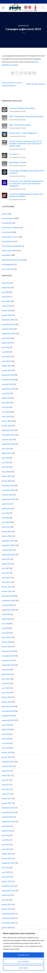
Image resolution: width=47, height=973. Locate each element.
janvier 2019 (7, 702)
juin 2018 (6, 734)
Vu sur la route (8, 269)
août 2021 (6, 559)
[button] (3, 8)
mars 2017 (6, 794)
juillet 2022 (6, 508)
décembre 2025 (8, 319)
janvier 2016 (7, 858)
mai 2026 (6, 296)
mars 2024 (6, 416)
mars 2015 (6, 877)
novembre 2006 (8, 923)
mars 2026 (6, 306)
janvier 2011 (7, 904)
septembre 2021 (8, 554)
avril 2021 (6, 577)
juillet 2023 (6, 453)
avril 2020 (6, 633)
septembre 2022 (8, 499)
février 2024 (7, 421)
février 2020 (7, 642)
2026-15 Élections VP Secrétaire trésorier (26, 116)
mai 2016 (6, 840)
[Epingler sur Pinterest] (30, 73)
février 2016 (7, 854)
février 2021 (7, 587)
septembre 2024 (8, 389)
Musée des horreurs (10, 237)
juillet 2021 (6, 564)
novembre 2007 (8, 918)
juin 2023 (6, 458)
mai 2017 (6, 784)
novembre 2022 (8, 490)
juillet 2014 (6, 895)
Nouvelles (23, 26)
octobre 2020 (7, 605)
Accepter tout (23, 955)
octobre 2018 (7, 715)
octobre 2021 (7, 550)
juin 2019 (6, 679)
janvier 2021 (7, 591)
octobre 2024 (7, 384)
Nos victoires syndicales (12, 246)
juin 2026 (6, 292)
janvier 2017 (7, 803)
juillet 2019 (6, 674)
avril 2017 (6, 789)
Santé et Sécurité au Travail (13, 260)
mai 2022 (6, 517)
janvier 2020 (7, 646)
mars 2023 (6, 471)
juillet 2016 (6, 831)
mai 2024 (6, 407)
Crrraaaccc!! (14, 154)
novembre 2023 (8, 435)
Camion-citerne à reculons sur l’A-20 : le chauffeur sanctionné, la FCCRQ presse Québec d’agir (25, 143)
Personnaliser (23, 961)
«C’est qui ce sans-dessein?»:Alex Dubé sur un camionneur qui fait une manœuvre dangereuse (26, 183)
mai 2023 (6, 462)
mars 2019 (6, 692)
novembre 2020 (8, 600)
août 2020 (6, 614)
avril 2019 (6, 688)
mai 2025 (6, 352)
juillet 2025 (6, 343)
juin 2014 (6, 900)
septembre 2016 (8, 821)
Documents (6, 232)
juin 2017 (6, 780)
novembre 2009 (8, 913)
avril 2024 (6, 412)
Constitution (7, 223)
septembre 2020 (8, 610)
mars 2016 (6, 849)
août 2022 (6, 504)
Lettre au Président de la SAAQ (22, 108)
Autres (4, 214)
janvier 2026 (7, 315)
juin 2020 (6, 623)
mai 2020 (6, 628)
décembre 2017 (8, 761)
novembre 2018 (8, 711)
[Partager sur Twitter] (21, 73)
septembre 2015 (8, 863)
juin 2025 (6, 347)
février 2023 (7, 476)
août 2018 (6, 725)
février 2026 (7, 310)
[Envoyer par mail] (26, 73)
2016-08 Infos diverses (35, 84)
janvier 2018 (7, 757)
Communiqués (8, 218)
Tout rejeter (23, 968)
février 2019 (7, 697)
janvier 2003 (7, 927)
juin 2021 (6, 568)
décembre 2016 (8, 807)
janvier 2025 (7, 370)
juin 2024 (6, 402)
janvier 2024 (7, 425)
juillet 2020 (6, 619)
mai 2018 (6, 738)
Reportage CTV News (18, 162)
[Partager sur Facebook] (17, 73)
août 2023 (6, 448)
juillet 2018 (6, 729)
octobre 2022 (7, 494)
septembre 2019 (8, 665)
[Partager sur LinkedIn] (34, 73)
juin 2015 (6, 867)
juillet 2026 (6, 287)
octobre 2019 (7, 660)
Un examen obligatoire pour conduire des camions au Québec (26, 195)
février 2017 (7, 798)
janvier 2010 (7, 909)
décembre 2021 (8, 541)
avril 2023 (6, 467)
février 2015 (7, 881)
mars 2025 (6, 361)
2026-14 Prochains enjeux (20, 125)
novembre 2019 (8, 656)
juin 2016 (6, 835)
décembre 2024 (8, 375)
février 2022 (7, 531)
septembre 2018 (8, 720)
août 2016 (6, 826)
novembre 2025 (8, 324)
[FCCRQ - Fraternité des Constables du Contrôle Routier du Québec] (23, 8)
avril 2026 (6, 301)
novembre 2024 (8, 379)
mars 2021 (6, 582)
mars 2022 (6, 527)
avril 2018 (6, 743)
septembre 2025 (8, 333)
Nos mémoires (8, 241)
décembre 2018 (8, 706)
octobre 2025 (7, 329)
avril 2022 (6, 522)
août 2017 (6, 771)
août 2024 (6, 393)
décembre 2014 (8, 886)
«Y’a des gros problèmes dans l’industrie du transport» (26, 171)
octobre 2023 (7, 439)
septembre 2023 (8, 444)
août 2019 (6, 669)
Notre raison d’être (9, 250)
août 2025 (6, 338)
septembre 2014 (8, 890)
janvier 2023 (7, 481)
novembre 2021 (8, 545)
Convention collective (11, 227)
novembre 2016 (8, 812)
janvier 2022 (7, 536)
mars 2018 (6, 748)
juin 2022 (6, 513)
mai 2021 (6, 573)
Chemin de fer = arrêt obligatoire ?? (23, 133)
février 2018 (7, 752)
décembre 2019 (8, 651)
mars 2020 (6, 637)
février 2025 (7, 366)
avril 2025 (6, 356)
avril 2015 (6, 872)
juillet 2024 (6, 398)
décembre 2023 (8, 430)
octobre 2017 (7, 766)
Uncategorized (8, 264)
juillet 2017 (6, 775)
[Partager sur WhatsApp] (13, 73)
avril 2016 (6, 844)
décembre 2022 (8, 485)
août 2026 (6, 283)
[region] (23, 951)
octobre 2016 (7, 817)
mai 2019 (6, 683)
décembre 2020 (8, 596)
